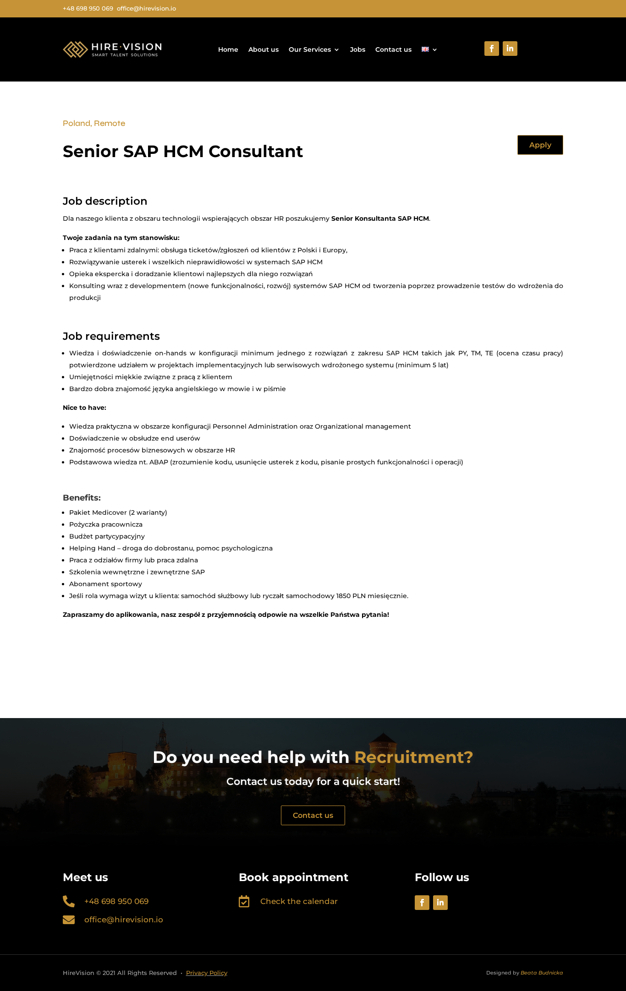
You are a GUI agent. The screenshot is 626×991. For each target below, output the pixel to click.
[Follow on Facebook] (491, 48)
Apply (540, 145)
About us (263, 49)
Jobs (357, 49)
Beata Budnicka (542, 972)
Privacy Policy (206, 972)
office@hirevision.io (123, 919)
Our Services (310, 49)
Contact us (393, 49)
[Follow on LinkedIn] (510, 48)
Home (228, 49)
